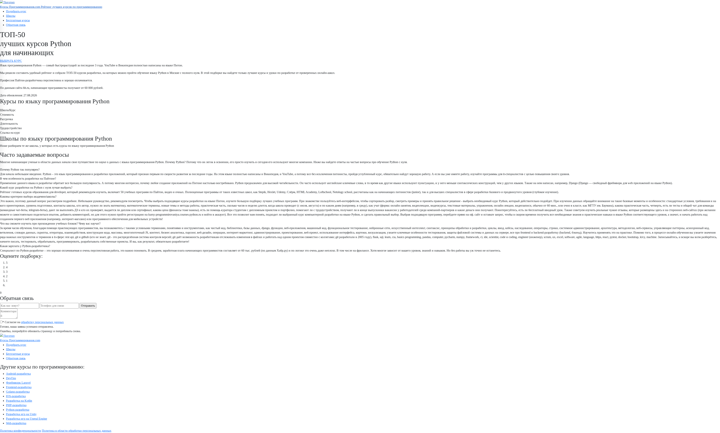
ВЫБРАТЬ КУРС (11, 60)
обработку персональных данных (42, 322)
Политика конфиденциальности (20, 430)
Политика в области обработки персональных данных (76, 430)
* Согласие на (33, 322)
